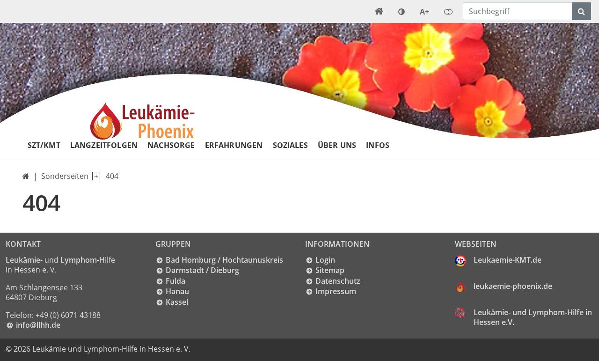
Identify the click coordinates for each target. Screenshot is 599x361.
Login (325, 260)
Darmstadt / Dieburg (202, 270)
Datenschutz (337, 281)
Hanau (177, 291)
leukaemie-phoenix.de (513, 286)
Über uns (337, 145)
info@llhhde (38, 325)
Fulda (175, 281)
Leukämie (23, 260)
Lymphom (78, 260)
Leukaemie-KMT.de (507, 260)
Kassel (177, 302)
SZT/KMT (44, 145)
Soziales (290, 145)
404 (112, 176)
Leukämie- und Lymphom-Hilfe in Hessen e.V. (533, 317)
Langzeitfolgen (104, 145)
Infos (377, 145)
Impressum (335, 291)
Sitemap (329, 270)
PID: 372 (210, 349)
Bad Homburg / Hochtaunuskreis (224, 260)
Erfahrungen (234, 145)
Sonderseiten (64, 176)
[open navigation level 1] (94, 176)
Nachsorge (171, 145)
